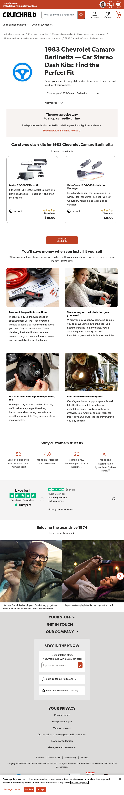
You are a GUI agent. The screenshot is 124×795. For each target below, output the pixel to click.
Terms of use (54, 758)
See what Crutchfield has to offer (61, 131)
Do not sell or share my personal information (62, 734)
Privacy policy (62, 715)
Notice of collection (62, 741)
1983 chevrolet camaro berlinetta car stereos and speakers (32, 38)
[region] (62, 576)
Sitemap (84, 758)
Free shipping (20, 4)
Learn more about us (60, 533)
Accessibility (70, 758)
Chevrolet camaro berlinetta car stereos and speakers (78, 34)
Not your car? (52, 103)
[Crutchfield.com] (19, 15)
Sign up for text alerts (60, 679)
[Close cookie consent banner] (120, 779)
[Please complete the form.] (80, 665)
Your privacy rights (62, 721)
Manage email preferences (62, 747)
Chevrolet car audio (38, 34)
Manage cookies (62, 728)
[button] (120, 576)
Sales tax (40, 758)
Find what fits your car (13, 34)
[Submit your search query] (81, 15)
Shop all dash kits (62, 240)
